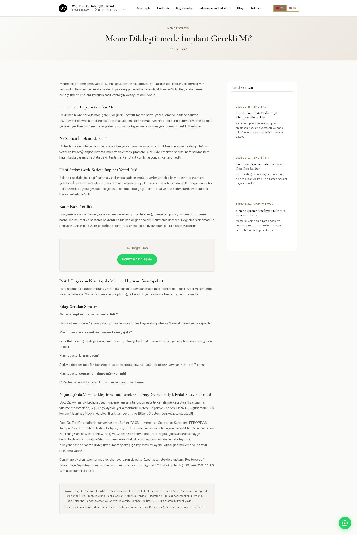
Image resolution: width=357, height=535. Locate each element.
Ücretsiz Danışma (137, 260)
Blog (240, 8)
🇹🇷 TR (280, 8)
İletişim (255, 8)
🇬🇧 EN (292, 8)
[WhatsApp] (345, 523)
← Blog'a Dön (137, 248)
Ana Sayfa (144, 8)
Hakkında (163, 8)
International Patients (215, 8)
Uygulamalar (184, 8)
